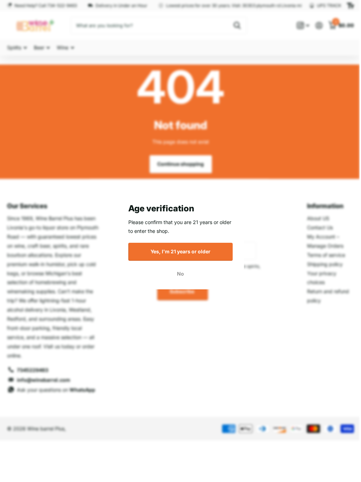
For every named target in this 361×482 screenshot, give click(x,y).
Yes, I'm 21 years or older (178, 251)
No (178, 274)
